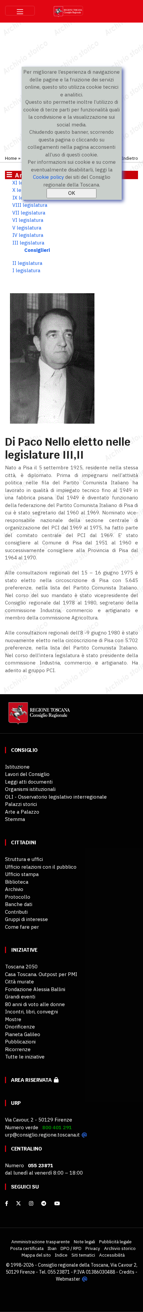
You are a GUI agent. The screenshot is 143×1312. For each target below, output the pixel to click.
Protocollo (17, 897)
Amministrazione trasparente (40, 1242)
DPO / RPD (71, 1248)
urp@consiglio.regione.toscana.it (42, 1135)
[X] (18, 1203)
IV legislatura (27, 235)
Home (11, 158)
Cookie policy (48, 177)
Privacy (92, 1248)
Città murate (19, 981)
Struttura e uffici (24, 859)
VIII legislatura (29, 205)
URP (16, 1103)
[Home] (38, 716)
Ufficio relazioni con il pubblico (40, 867)
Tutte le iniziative (25, 1056)
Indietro (130, 158)
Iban (52, 1248)
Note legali (84, 1242)
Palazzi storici (21, 804)
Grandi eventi (20, 996)
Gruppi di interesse (26, 919)
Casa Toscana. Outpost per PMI (41, 974)
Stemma (15, 819)
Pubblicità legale (115, 1242)
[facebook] (6, 1203)
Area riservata (32, 1079)
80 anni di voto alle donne (35, 1004)
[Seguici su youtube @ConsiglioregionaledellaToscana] (57, 1203)
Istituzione (17, 767)
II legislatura (27, 263)
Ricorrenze (18, 1049)
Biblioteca (16, 882)
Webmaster (68, 1279)
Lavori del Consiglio (27, 774)
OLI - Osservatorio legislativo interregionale (56, 797)
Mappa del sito (36, 1255)
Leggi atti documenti (29, 782)
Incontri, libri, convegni (31, 1011)
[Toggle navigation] (20, 11)
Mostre (13, 1019)
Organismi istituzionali (30, 789)
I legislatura (26, 270)
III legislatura (28, 243)
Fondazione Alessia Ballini (35, 989)
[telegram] (44, 1203)
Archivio (14, 889)
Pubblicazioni (20, 1041)
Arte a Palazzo (22, 812)
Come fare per (22, 927)
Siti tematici (83, 1255)
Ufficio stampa (22, 874)
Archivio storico (120, 1248)
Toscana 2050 (21, 966)
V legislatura (26, 228)
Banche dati (18, 904)
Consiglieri (37, 250)
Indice (61, 1255)
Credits (126, 1272)
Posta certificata (27, 1248)
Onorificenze (20, 1026)
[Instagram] (31, 1203)
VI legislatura (27, 220)
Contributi (16, 912)
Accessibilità (112, 1255)
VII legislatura (28, 212)
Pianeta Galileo (22, 1034)
